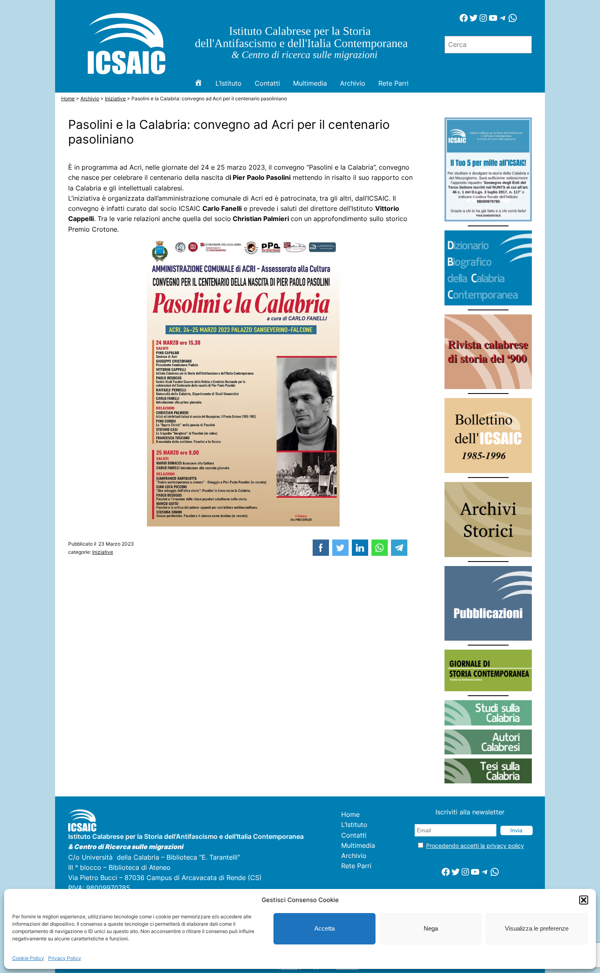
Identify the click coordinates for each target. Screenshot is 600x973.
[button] (584, 900)
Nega (431, 928)
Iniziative (102, 552)
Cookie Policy (28, 958)
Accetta (324, 928)
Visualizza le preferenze (537, 928)
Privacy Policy (64, 958)
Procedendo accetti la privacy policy (475, 845)
